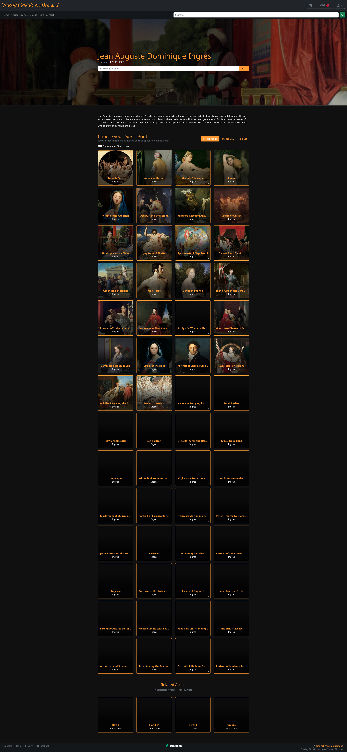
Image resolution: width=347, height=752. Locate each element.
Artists (14, 14)
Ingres (115, 181)
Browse (24, 14)
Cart (41, 14)
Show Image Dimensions (116, 146)
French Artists (185, 689)
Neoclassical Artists (165, 689)
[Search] (342, 14)
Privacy (29, 745)
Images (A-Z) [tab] (228, 138)
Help (18, 745)
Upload (33, 14)
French (101, 62)
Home (6, 14)
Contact (50, 14)
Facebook (44, 745)
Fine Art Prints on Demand (30, 5)
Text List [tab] (243, 138)
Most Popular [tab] (210, 138)
